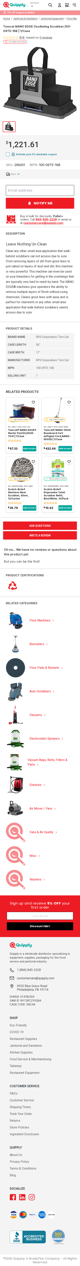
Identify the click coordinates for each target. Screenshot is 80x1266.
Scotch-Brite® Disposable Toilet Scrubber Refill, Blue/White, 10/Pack (56, 494)
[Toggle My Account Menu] (59, 5)
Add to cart (29, 448)
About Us (16, 1155)
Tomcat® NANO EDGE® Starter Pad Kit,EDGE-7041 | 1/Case (22, 433)
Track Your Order (21, 1114)
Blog (13, 1175)
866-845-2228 (46, 219)
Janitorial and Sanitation (26, 1045)
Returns (15, 1120)
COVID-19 (16, 1032)
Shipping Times (20, 1107)
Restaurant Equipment (24, 1073)
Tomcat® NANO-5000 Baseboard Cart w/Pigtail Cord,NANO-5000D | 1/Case (57, 435)
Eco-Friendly (18, 1025)
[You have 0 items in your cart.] (67, 5)
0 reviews (46, 38)
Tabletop (16, 1066)
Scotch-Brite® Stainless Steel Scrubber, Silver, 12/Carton (18, 494)
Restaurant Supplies (23, 1039)
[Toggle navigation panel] (74, 5)
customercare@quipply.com (43, 223)
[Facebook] (13, 1197)
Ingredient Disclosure (24, 1134)
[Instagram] (32, 1197)
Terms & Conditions (23, 1168)
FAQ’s (13, 1093)
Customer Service (22, 1100)
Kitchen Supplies (21, 1052)
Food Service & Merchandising (30, 1059)
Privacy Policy (19, 1162)
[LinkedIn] (22, 1197)
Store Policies (19, 1127)
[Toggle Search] (50, 5)
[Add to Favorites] (33, 402)
